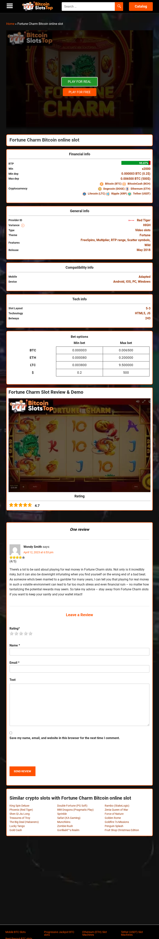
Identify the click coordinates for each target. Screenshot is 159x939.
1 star (12, 633)
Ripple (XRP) (119, 193)
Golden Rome (113, 818)
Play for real (79, 82)
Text (13, 680)
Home (10, 24)
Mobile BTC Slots (15, 932)
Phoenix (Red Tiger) (21, 809)
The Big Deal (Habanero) (24, 822)
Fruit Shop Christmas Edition (122, 830)
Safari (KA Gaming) (68, 818)
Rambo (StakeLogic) (117, 805)
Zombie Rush (65, 826)
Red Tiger (143, 220)
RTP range (118, 240)
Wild (147, 245)
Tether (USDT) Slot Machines (132, 933)
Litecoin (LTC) (96, 193)
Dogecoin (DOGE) (114, 188)
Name (15, 645)
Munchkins (63, 822)
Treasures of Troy (20, 818)
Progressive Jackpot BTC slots (59, 933)
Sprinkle (62, 813)
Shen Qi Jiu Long (20, 813)
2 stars (16, 633)
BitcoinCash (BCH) (138, 183)
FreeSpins (88, 240)
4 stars (26, 633)
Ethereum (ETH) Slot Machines (94, 933)
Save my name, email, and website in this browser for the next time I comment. (65, 738)
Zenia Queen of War (116, 809)
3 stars (21, 633)
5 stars (30, 633)
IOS (128, 281)
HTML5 (140, 313)
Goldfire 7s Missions (117, 822)
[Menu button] (10, 6)
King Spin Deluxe (19, 805)
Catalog (141, 6)
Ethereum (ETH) (140, 188)
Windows (144, 281)
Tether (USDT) (141, 193)
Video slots (142, 230)
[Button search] (119, 6)
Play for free (80, 92)
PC (134, 281)
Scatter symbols (138, 240)
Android (118, 281)
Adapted (144, 277)
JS (148, 313)
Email (14, 663)
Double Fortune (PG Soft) (72, 805)
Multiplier (102, 240)
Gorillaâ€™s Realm (68, 830)
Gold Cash (16, 830)
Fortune (145, 235)
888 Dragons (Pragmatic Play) (75, 809)
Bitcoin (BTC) (113, 183)
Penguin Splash (114, 826)
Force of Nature (114, 813)
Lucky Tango (17, 826)
